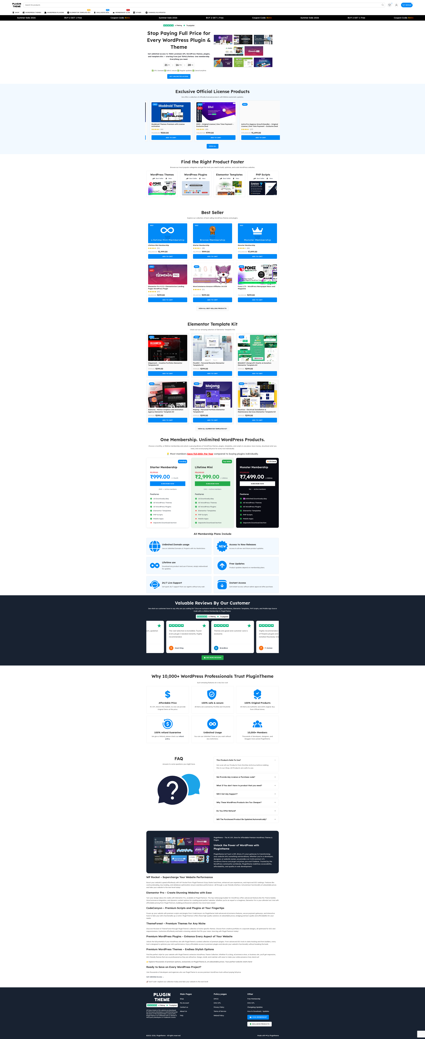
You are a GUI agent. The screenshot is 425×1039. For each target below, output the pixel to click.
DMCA (216, 999)
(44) (248, 248)
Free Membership (253, 999)
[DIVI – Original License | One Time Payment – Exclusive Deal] (167, 112)
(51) (158, 248)
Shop (182, 999)
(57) (158, 291)
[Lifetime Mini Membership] (167, 233)
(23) (158, 129)
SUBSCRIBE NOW (167, 484)
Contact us (184, 1007)
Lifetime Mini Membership (158, 245)
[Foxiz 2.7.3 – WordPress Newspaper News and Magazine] (257, 274)
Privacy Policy (219, 1007)
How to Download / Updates (258, 1011)
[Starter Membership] (212, 233)
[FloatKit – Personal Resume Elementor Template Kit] (212, 348)
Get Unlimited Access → (155, 977)
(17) (203, 129)
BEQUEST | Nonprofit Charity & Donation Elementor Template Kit (254, 364)
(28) (203, 248)
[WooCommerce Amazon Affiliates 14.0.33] (212, 274)
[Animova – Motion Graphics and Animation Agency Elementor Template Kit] (167, 395)
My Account (184, 1003)
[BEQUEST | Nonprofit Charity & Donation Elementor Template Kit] (257, 348)
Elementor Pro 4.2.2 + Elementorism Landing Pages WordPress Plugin (166, 287)
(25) (248, 129)
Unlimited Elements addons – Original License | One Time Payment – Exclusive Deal (257, 125)
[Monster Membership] (257, 233)
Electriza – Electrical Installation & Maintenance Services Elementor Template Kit (257, 411)
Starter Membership (201, 245)
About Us (183, 1011)
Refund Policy (219, 1016)
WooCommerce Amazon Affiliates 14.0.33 (210, 286)
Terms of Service (220, 1011)
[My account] (396, 5)
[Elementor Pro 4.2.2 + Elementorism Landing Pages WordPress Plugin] (167, 274)
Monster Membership (246, 245)
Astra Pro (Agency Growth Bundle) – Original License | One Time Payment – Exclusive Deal (211, 125)
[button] (167, 137)
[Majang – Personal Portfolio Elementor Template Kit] (212, 395)
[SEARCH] (382, 5)
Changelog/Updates (255, 1007)
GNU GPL (217, 1003)
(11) (203, 289)
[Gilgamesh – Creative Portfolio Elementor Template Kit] (167, 348)
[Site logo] (16, 5)
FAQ (181, 1016)
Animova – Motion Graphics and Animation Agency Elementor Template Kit (165, 411)
